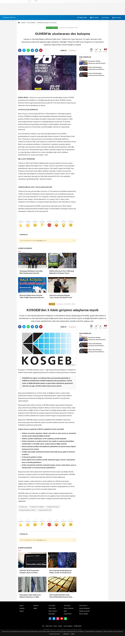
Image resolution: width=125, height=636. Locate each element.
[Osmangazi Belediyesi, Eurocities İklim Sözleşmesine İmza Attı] (32, 260)
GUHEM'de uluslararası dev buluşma (47, 22)
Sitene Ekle (49, 626)
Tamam (72, 634)
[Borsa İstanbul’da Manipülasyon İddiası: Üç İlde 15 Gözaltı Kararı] (62, 560)
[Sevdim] (35, 222)
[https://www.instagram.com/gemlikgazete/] (57, 618)
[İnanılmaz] (63, 222)
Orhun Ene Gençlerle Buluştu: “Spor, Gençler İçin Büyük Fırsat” (60, 296)
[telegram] (32, 50)
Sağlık (35, 608)
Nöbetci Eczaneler (84, 611)
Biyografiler (52, 614)
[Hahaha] (56, 222)
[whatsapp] (28, 50)
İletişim (60, 626)
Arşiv (65, 611)
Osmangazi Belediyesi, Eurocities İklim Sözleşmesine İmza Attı (31, 272)
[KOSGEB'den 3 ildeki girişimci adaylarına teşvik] (47, 349)
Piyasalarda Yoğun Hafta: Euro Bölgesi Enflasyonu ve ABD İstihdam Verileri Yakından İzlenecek (32, 596)
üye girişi (39, 240)
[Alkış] (28, 222)
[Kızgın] (49, 222)
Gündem (22, 608)
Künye (55, 626)
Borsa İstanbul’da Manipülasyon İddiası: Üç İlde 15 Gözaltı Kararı (60, 571)
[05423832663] (65, 618)
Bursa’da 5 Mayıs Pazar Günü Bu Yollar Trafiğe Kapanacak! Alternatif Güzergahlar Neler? (32, 297)
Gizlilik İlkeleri (78, 626)
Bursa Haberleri (31, 22)
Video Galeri (83, 17)
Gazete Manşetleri (84, 608)
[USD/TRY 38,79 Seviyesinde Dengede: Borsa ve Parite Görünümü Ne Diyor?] (32, 560)
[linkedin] (36, 50)
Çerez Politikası (68, 626)
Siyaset (21, 611)
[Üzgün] (70, 222)
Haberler (23, 22)
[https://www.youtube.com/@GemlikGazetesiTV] (61, 618)
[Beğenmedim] (42, 222)
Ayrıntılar (66, 634)
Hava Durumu (83, 605)
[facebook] (19, 50)
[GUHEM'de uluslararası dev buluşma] (47, 72)
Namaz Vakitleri (83, 614)
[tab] (23, 234)
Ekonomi (35, 605)
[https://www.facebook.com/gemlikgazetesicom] (50, 618)
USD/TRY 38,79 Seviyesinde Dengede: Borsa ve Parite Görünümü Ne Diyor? (29, 572)
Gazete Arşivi (67, 614)
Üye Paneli (117, 17)
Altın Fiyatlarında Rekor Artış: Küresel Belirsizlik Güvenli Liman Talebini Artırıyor (60, 596)
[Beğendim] (20, 222)
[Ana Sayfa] (19, 22)
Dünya (21, 605)
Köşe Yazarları (53, 611)
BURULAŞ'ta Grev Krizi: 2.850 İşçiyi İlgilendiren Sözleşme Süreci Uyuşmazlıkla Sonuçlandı (61, 272)
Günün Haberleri (68, 608)
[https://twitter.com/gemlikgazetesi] (54, 618)
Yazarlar (106, 17)
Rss (43, 626)
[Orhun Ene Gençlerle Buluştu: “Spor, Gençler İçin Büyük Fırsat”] (62, 285)
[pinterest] (40, 50)
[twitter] (24, 50)
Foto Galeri (95, 17)
